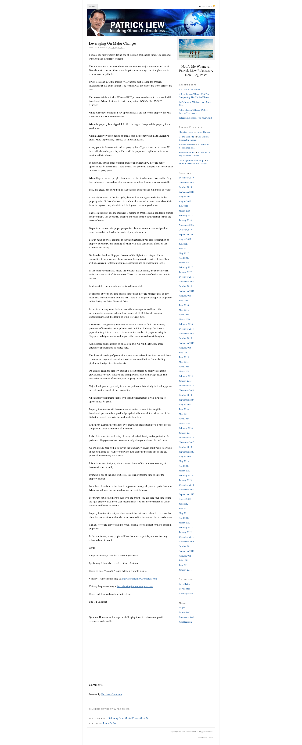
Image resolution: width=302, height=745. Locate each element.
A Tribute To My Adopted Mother (194, 154)
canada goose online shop (191, 160)
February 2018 (186, 215)
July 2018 (183, 206)
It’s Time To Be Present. (190, 89)
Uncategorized (186, 593)
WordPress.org (185, 621)
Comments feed (186, 617)
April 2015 (184, 366)
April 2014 (184, 418)
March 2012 (184, 522)
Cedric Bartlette (186, 136)
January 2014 (185, 432)
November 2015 (186, 333)
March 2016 (184, 319)
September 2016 (186, 290)
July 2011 (183, 560)
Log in (182, 607)
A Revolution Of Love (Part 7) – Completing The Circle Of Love (194, 95)
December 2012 (186, 484)
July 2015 (183, 352)
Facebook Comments (111, 694)
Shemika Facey (186, 131)
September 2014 (186, 399)
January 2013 (185, 480)
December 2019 (186, 177)
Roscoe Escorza (186, 144)
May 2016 (184, 309)
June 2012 (184, 508)
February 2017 (186, 267)
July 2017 (183, 243)
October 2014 (185, 394)
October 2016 (185, 286)
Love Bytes (184, 583)
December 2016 (186, 276)
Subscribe (205, 6)
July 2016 (183, 300)
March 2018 (184, 210)
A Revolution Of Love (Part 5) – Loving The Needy (194, 111)
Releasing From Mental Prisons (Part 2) (128, 718)
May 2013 (184, 461)
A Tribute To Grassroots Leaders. (193, 162)
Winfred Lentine (187, 152)
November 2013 (186, 442)
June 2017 (184, 248)
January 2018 (185, 220)
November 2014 (186, 390)
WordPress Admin (205, 737)
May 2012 (184, 513)
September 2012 (186, 494)
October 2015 (185, 338)
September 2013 (186, 451)
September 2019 (186, 191)
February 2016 (186, 324)
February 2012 (186, 527)
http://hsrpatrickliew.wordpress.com (139, 578)
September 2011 (186, 551)
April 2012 (184, 517)
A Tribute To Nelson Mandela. (194, 146)
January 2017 (185, 272)
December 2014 (186, 385)
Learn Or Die (109, 723)
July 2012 (183, 503)
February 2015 (186, 376)
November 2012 (186, 489)
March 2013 (184, 470)
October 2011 (185, 546)
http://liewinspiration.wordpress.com (135, 586)
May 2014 (184, 413)
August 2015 (185, 347)
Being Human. (203, 131)
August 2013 (185, 456)
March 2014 (184, 423)
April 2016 (184, 314)
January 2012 (185, 532)
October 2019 (185, 187)
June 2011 (184, 565)
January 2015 (185, 380)
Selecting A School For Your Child (195, 117)
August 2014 (185, 404)
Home (92, 6)
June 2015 (184, 357)
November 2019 (186, 182)
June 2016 (184, 305)
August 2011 (185, 555)
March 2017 (184, 262)
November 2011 (186, 541)
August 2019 (185, 196)
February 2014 (186, 428)
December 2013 (186, 437)
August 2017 (185, 239)
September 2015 (186, 342)
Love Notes (184, 588)
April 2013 (184, 465)
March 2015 (184, 371)
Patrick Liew (151, 22)
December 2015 (186, 328)
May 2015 (184, 361)
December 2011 (186, 536)
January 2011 (185, 569)
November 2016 (186, 281)
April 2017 (184, 257)
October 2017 (185, 229)
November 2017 (186, 224)
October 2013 (185, 447)
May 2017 (184, 253)
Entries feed (184, 612)
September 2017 (186, 234)
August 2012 (185, 499)
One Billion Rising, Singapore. (194, 138)
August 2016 (185, 295)
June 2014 (184, 409)
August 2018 (185, 201)
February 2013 (186, 475)
